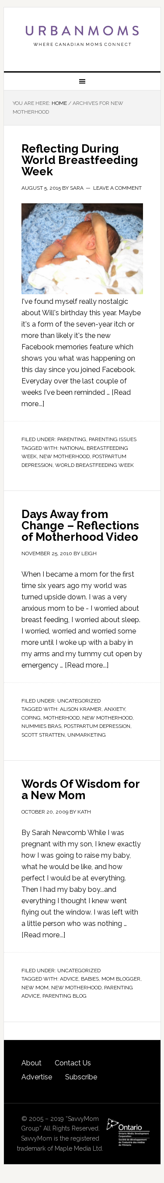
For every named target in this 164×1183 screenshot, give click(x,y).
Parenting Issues (112, 439)
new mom (35, 988)
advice (69, 979)
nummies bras (41, 726)
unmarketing (86, 735)
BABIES (90, 979)
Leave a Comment (117, 188)
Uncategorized (79, 701)
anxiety (114, 709)
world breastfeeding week (94, 465)
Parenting (71, 439)
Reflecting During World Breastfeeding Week (79, 160)
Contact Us (73, 1063)
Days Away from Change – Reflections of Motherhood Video (80, 525)
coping (31, 718)
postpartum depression (97, 726)
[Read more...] (86, 665)
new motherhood (64, 456)
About (31, 1063)
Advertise (36, 1077)
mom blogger (120, 979)
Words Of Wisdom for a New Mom (80, 789)
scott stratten (43, 735)
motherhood (61, 718)
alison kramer (80, 709)
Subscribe (81, 1077)
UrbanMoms (82, 36)
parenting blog (64, 996)
